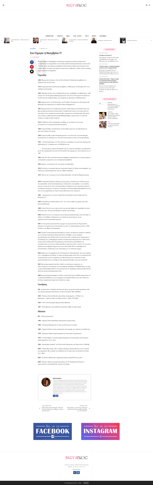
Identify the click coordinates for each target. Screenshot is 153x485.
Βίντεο (94, 36)
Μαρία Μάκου (36, 57)
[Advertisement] (76, 22)
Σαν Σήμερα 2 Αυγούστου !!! (132, 40)
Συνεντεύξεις (49, 36)
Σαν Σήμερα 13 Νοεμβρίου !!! (46, 53)
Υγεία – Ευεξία (77, 36)
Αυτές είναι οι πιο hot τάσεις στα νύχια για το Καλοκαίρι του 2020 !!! (113, 125)
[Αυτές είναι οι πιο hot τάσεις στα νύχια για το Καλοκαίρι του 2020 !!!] (103, 124)
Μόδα (67, 36)
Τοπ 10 (86, 36)
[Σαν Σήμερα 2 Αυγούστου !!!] (123, 40)
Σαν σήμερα (103, 36)
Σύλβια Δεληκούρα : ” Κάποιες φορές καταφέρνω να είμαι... (49, 40)
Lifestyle (60, 36)
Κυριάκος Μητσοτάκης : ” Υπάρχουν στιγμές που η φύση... (20, 40)
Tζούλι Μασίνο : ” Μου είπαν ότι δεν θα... (105, 40)
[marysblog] (76, 5)
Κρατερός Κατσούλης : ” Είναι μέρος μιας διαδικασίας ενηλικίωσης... (78, 40)
